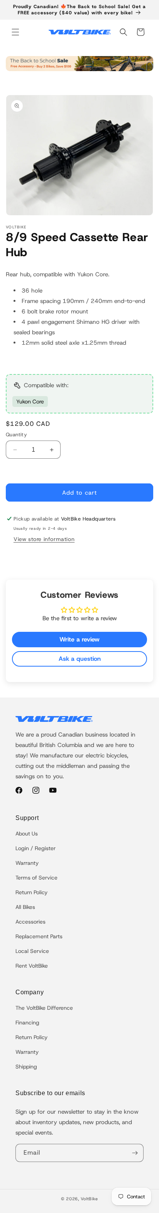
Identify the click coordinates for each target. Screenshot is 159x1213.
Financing (27, 1022)
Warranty (27, 862)
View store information (44, 539)
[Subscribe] (134, 1153)
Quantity (16, 434)
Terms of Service (36, 877)
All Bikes (25, 906)
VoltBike (89, 1198)
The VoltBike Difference (44, 1007)
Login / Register (35, 848)
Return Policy (31, 892)
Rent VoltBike (31, 965)
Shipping (26, 1066)
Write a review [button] (79, 639)
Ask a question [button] (80, 659)
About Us (26, 833)
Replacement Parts (39, 936)
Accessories (30, 921)
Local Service (32, 951)
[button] (15, 32)
